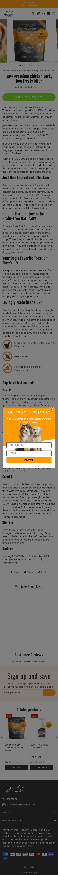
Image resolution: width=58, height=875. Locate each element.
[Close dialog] (52, 408)
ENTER (29, 460)
